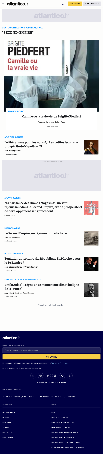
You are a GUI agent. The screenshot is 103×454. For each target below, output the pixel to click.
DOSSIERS (6, 417)
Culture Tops (10, 215)
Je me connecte (92, 4)
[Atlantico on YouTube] (70, 375)
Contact (72, 396)
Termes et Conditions (59, 363)
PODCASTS (7, 432)
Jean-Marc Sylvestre (13, 151)
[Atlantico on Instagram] (62, 375)
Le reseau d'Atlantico (50, 396)
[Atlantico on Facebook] (48, 376)
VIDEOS (6, 427)
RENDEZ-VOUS (8, 422)
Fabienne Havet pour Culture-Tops (51, 122)
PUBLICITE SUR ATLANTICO (62, 422)
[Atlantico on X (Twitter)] (40, 376)
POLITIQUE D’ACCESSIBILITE (63, 437)
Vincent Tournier (31, 267)
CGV (53, 412)
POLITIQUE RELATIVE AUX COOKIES (66, 442)
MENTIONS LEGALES (60, 417)
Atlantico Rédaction (12, 237)
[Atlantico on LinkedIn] (55, 376)
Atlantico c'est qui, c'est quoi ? (18, 396)
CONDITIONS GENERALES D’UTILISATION (68, 447)
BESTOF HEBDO (9, 437)
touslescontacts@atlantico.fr (51, 382)
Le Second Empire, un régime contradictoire (36, 233)
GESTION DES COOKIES (61, 427)
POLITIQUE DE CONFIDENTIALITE (65, 432)
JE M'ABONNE (74, 4)
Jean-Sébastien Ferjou (13, 267)
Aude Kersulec (28, 293)
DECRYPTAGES (9, 412)
